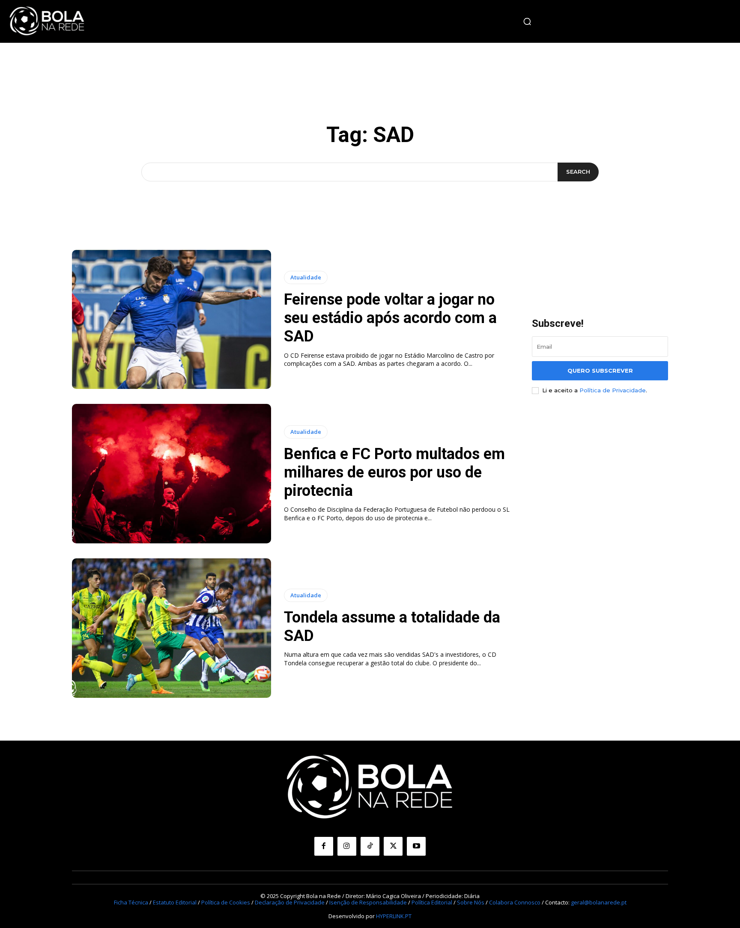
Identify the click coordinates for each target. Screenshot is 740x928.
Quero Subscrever (600, 370)
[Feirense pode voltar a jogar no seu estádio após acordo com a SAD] (171, 319)
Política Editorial (432, 902)
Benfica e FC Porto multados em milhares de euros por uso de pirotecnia (394, 472)
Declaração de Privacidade (290, 902)
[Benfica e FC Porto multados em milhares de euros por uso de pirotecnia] (171, 473)
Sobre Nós (470, 902)
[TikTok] (370, 846)
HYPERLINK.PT (394, 916)
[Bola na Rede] (47, 21)
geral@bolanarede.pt (599, 902)
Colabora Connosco (514, 902)
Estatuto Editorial (175, 902)
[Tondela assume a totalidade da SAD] (171, 628)
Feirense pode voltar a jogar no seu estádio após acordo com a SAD (390, 318)
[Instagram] (346, 846)
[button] (527, 21)
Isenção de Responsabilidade (368, 902)
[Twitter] (393, 846)
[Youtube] (416, 846)
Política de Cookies (225, 902)
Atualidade (305, 277)
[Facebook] (323, 846)
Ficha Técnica (131, 902)
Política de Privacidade (612, 390)
